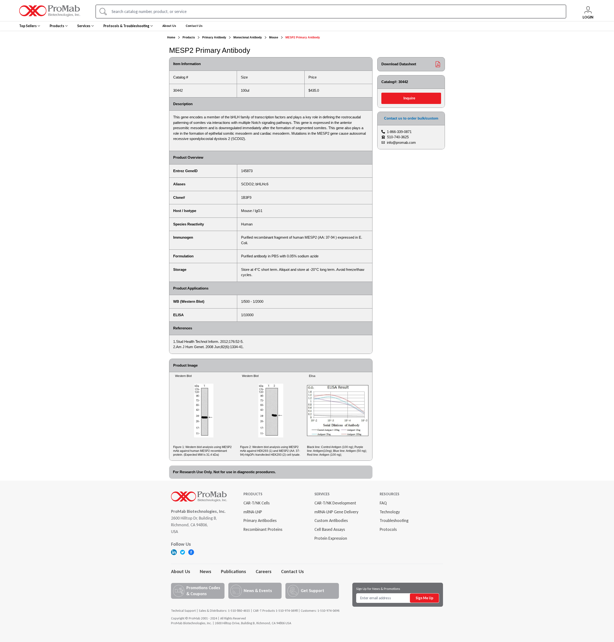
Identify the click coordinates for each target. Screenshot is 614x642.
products (189, 37)
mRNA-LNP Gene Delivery (336, 512)
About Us (180, 571)
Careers (264, 571)
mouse (273, 37)
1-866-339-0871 (399, 132)
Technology (390, 512)
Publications (233, 571)
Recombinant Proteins (262, 529)
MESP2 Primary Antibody (302, 37)
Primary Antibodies (260, 520)
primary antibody (214, 37)
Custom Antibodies (331, 520)
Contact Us (292, 571)
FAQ (383, 503)
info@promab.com (401, 142)
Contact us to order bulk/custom (411, 118)
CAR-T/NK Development (335, 503)
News (205, 571)
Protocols (388, 529)
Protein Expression (330, 538)
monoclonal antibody (247, 37)
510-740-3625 (398, 137)
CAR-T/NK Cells (256, 503)
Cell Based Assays (329, 529)
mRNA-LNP (252, 512)
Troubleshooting (394, 520)
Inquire (409, 98)
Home (171, 37)
